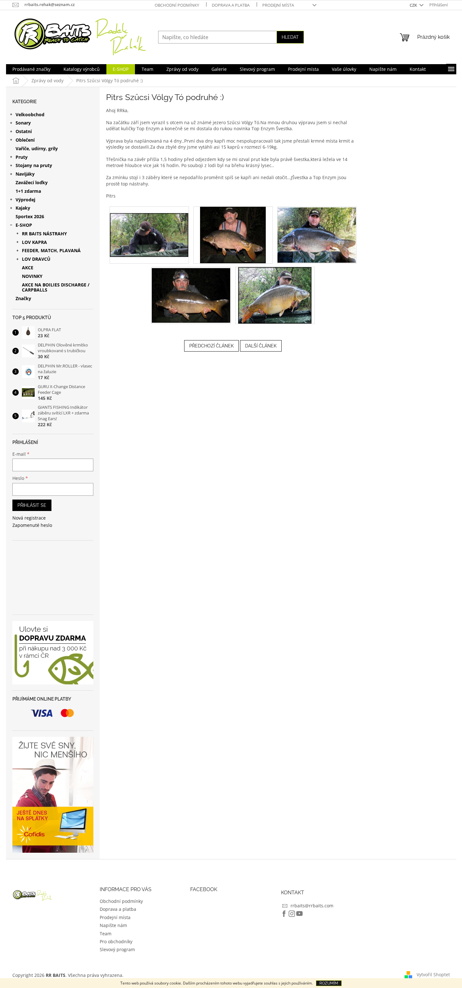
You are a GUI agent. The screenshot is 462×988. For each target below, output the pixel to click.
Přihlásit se (31, 505)
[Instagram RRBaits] (292, 914)
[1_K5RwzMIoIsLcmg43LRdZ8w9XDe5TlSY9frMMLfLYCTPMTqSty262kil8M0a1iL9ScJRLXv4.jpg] (317, 234)
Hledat (290, 37)
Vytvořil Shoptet (433, 974)
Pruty (22, 157)
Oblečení (25, 140)
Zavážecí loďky (32, 182)
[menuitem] (31, 69)
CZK (414, 5)
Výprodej (25, 200)
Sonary (23, 123)
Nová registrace (29, 518)
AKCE (27, 268)
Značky (23, 298)
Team (105, 934)
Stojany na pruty (34, 165)
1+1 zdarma (28, 191)
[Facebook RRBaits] (284, 914)
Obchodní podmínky (177, 5)
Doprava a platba (231, 5)
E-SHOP (24, 225)
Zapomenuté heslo (32, 525)
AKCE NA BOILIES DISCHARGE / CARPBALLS (56, 287)
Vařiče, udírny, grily (37, 148)
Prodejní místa (278, 5)
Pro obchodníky (116, 941)
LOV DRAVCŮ (36, 259)
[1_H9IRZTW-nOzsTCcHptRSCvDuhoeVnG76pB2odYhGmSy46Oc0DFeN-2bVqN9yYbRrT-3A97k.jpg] (233, 235)
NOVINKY (32, 276)
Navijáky (25, 174)
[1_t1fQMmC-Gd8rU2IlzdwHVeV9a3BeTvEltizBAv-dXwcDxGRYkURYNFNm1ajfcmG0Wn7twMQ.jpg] (274, 295)
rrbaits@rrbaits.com (312, 906)
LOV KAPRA (34, 242)
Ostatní (24, 131)
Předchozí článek (211, 345)
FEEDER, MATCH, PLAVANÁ (51, 250)
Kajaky (23, 208)
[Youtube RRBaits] (299, 914)
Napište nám (113, 925)
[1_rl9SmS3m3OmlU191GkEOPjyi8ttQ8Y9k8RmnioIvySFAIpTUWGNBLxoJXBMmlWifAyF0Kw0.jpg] (191, 294)
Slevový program (117, 949)
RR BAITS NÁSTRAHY (44, 234)
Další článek (261, 345)
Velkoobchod (30, 114)
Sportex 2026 (30, 216)
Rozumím (328, 983)
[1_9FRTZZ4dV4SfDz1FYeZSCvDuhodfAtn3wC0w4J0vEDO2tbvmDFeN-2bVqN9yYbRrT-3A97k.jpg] (149, 228)
